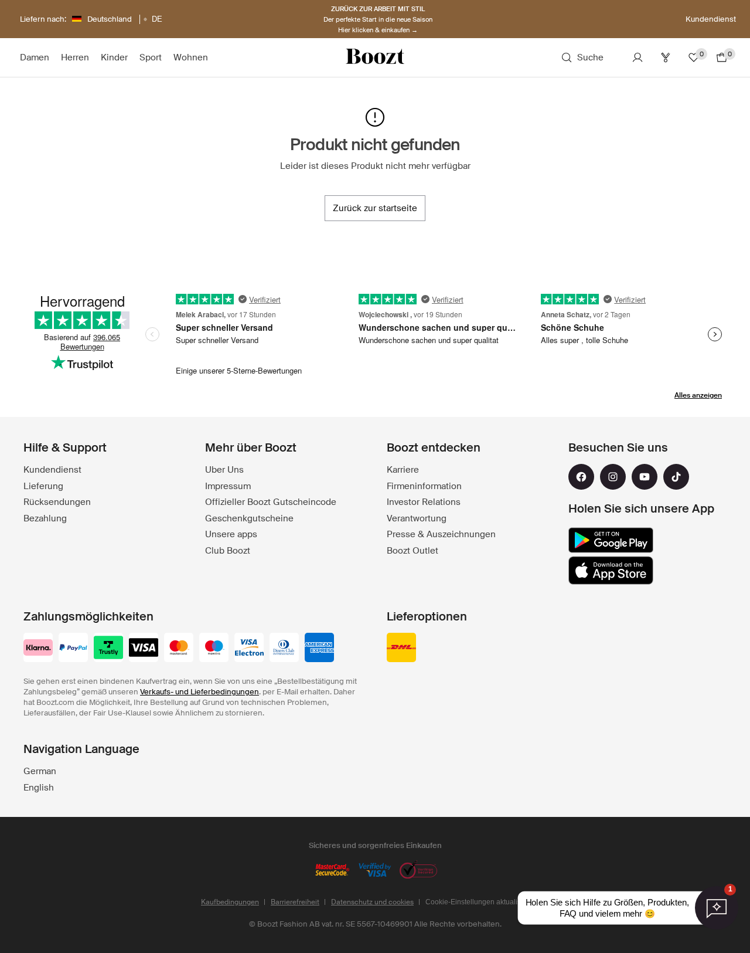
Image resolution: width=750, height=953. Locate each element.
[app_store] (610, 570)
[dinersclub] (284, 648)
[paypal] (73, 648)
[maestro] (214, 648)
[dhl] (401, 648)
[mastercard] (178, 648)
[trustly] (108, 648)
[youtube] (644, 477)
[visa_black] (143, 648)
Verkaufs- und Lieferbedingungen (199, 692)
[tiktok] (676, 477)
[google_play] (610, 540)
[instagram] (613, 477)
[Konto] (637, 57)
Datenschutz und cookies (372, 902)
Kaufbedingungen (230, 902)
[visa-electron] (249, 648)
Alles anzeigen (698, 395)
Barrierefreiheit (295, 902)
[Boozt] (375, 57)
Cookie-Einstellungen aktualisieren (481, 902)
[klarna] (38, 648)
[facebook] (581, 477)
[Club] (666, 57)
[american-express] (319, 648)
